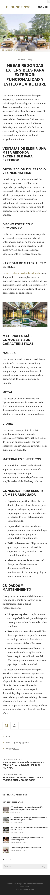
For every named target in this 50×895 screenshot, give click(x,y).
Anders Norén (28, 890)
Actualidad (12, 749)
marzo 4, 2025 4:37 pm (17, 743)
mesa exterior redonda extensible (24, 273)
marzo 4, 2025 (25, 59)
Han (8, 737)
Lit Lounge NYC (17, 7)
